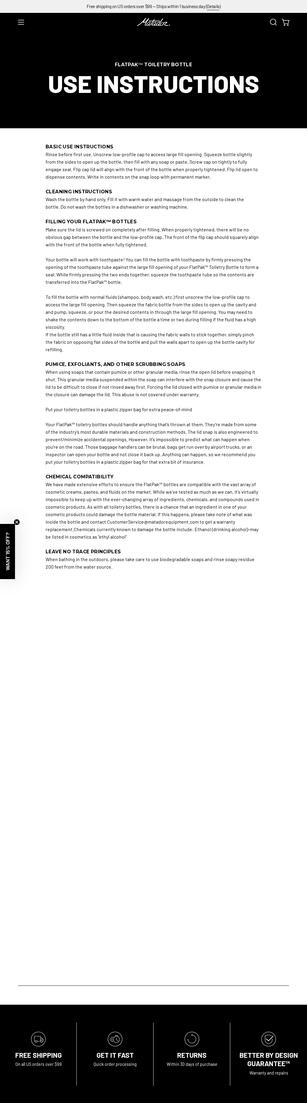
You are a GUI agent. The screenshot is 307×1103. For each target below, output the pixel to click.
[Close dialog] (292, 479)
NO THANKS (154, 645)
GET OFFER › (153, 614)
